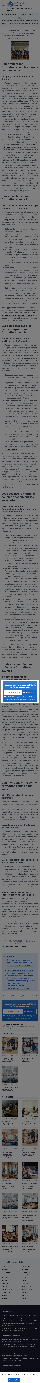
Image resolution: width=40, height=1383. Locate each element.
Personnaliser (27, 1380)
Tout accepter (13, 1380)
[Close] (35, 683)
